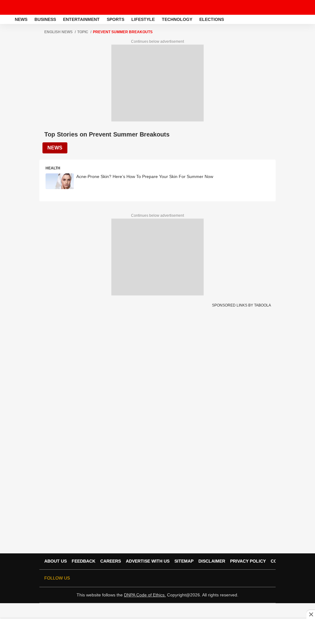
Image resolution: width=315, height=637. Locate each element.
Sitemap (183, 561)
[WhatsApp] (306, 7)
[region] (157, 627)
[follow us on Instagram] (241, 578)
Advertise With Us (147, 561)
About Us (55, 561)
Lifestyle (143, 19)
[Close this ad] (310, 614)
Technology (177, 19)
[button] (310, 18)
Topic (82, 32)
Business (45, 19)
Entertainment (81, 19)
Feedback (83, 561)
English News (58, 32)
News (21, 19)
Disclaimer (211, 561)
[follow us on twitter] (206, 578)
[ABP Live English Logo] (21, 7)
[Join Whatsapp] (267, 578)
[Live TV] (296, 7)
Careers (110, 561)
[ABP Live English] (7, 19)
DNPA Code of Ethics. (145, 594)
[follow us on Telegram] (258, 578)
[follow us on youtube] (232, 578)
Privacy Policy (248, 561)
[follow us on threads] (224, 578)
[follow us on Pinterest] (249, 578)
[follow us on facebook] (215, 578)
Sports (115, 19)
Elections (211, 19)
